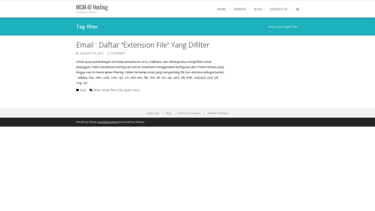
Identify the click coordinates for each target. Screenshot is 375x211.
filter (113, 90)
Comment (118, 53)
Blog (258, 9)
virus (136, 90)
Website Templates (218, 113)
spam (128, 90)
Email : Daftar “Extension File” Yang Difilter (143, 45)
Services (240, 9)
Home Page (152, 113)
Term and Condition (189, 113)
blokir (97, 90)
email (105, 90)
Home (221, 9)
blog (83, 90)
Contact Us (278, 9)
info (120, 90)
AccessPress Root (107, 122)
